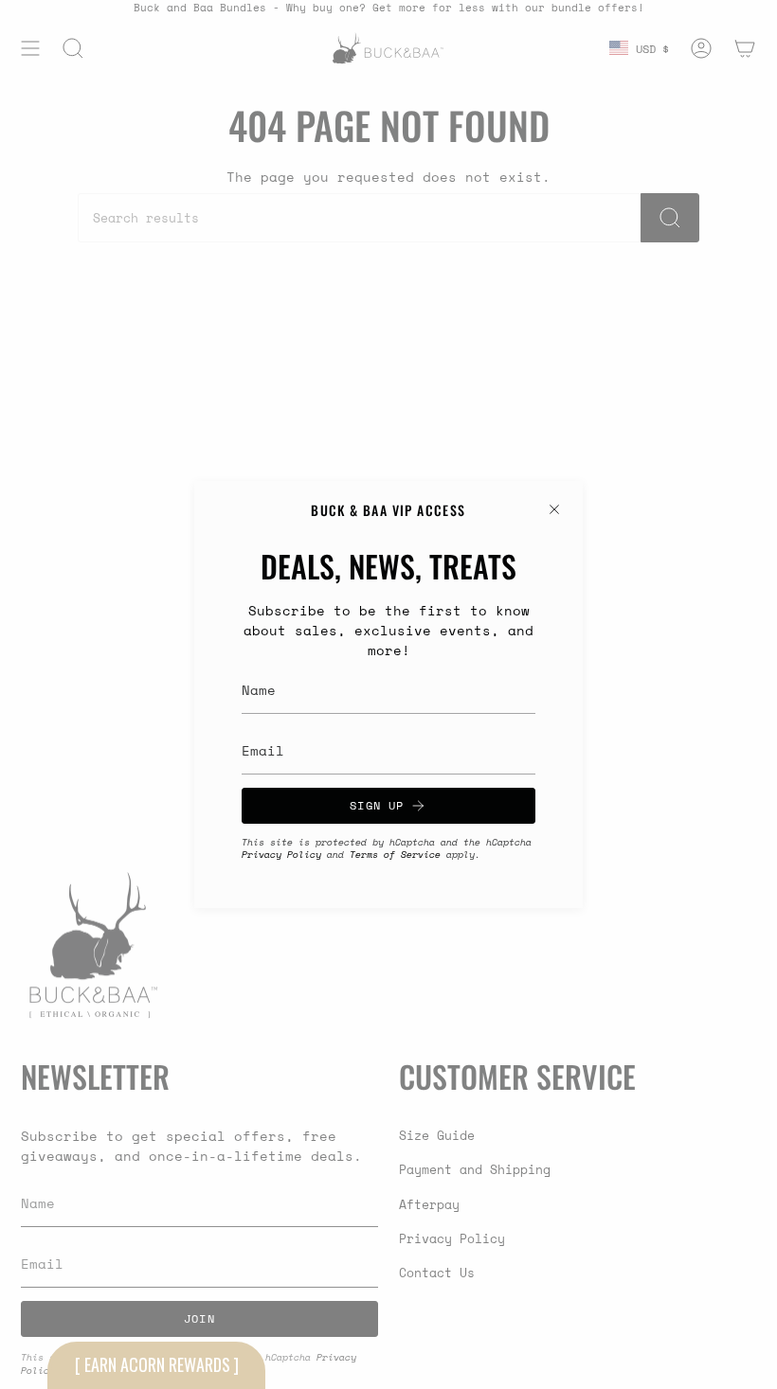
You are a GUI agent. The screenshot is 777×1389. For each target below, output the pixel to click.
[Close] (554, 509)
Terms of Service (395, 854)
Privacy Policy (281, 854)
